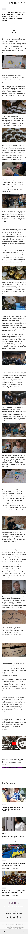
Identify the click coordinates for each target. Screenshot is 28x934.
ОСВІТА (13, 906)
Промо (20, 913)
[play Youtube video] (14, 743)
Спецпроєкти (10, 911)
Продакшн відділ (19, 906)
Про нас (6, 906)
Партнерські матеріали (12, 913)
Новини (3, 9)
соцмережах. (5, 726)
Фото (19, 911)
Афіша (16, 911)
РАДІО (9, 906)
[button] (2, 3)
